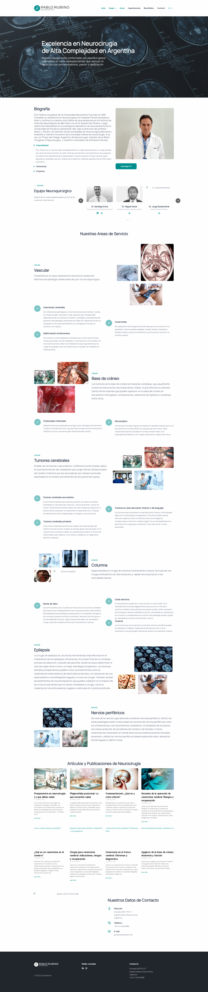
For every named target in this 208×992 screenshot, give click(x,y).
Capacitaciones (134, 8)
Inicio (103, 8)
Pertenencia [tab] (41, 166)
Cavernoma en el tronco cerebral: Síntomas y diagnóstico (118, 855)
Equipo (111, 8)
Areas (122, 8)
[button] (127, 220)
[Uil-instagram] (86, 968)
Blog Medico (149, 8)
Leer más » (37, 818)
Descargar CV (126, 166)
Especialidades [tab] (42, 145)
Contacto (161, 8)
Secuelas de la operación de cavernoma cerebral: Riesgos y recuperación (157, 797)
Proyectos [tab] (40, 171)
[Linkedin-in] (83, 968)
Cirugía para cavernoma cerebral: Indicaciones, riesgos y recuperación (86, 855)
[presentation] (80, 200)
